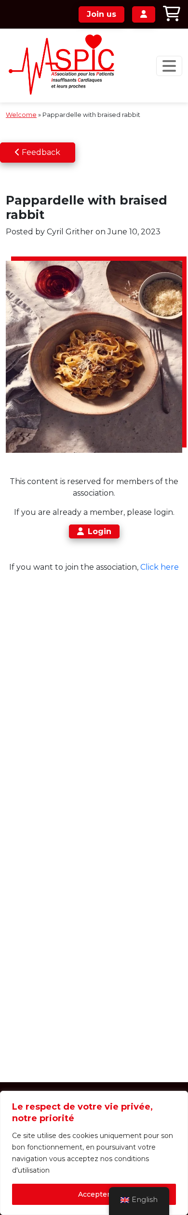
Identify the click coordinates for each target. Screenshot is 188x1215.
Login (99, 531)
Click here (159, 567)
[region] (94, 1153)
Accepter (94, 1194)
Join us (101, 14)
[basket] (171, 14)
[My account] (143, 14)
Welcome (21, 114)
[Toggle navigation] (169, 66)
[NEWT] (64, 66)
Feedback (40, 152)
